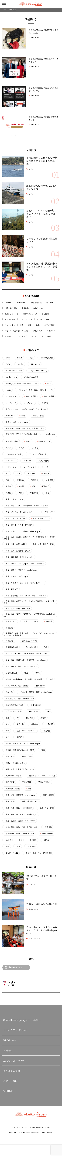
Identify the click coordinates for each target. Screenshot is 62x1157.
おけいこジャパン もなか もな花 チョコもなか (25, 409)
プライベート (10, 461)
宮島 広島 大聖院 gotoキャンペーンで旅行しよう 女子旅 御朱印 (30, 538)
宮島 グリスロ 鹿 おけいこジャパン (20, 512)
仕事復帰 (45, 473)
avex (7, 358)
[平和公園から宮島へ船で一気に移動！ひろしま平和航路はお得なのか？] (13, 166)
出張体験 (48, 480)
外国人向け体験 (11, 308)
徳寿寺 (37, 673)
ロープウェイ (28, 467)
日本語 (11, 984)
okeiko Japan (10, 377)
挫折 (50, 679)
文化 (6, 330)
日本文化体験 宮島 (12, 711)
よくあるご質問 (11, 1070)
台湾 (32, 486)
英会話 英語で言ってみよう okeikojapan (22, 743)
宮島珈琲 (48, 621)
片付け (42, 718)
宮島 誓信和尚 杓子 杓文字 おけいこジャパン (25, 596)
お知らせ (8, 336)
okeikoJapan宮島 (30, 377)
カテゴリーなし (47, 336)
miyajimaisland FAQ (37, 370)
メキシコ (26, 461)
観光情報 (45, 314)
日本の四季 (39, 686)
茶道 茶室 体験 (46, 808)
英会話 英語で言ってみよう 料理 (19, 750)
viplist (48, 383)
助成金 (7, 486)
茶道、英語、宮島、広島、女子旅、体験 (20, 827)
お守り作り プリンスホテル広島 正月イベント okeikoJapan (29, 435)
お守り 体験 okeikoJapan (16, 422)
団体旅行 (45, 486)
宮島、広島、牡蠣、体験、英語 (17, 609)
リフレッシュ (10, 467)
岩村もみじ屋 (30, 647)
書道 (6, 718)
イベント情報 (10, 319)
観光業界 (32, 840)
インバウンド (10, 403)
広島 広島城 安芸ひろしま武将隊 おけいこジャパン (26, 653)
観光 (19, 840)
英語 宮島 (9, 756)
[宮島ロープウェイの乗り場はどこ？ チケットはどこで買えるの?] (13, 219)
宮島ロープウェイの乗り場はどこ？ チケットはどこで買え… (41, 213)
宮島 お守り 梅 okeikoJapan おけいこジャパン (26, 506)
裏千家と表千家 (47, 833)
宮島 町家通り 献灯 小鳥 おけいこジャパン (24, 583)
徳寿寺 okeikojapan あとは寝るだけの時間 (23, 679)
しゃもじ (34, 448)
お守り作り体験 (11, 441)
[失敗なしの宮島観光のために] (13, 909)
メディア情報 (49, 325)
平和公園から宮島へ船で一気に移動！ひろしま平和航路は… (41, 160)
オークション (28, 403)
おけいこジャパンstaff (15, 1030)
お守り (22, 416)
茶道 (28, 789)
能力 (6, 737)
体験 (38, 325)
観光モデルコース (30, 314)
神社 (6, 731)
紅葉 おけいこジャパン (25, 731)
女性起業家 (33, 493)
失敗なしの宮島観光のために (41, 903)
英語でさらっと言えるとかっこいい (19, 769)
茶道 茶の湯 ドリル (30, 801)
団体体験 (49, 302)
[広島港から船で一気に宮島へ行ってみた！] (13, 193)
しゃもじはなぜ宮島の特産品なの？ (41, 240)
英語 (42, 750)
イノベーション (11, 396)
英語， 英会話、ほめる (14, 763)
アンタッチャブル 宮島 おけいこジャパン (35, 390)
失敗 (19, 493)
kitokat (20, 364)
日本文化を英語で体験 (13, 705)
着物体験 (34, 724)
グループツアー (43, 441)
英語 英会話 (26, 756)
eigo (31, 358)
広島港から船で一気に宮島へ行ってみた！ (41, 187)
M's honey (34, 364)
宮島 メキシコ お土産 (14, 518)
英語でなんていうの (12, 776)
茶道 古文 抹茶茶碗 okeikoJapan (19, 795)
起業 (17, 846)
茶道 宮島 (9, 801)
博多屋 (20, 486)
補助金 (7, 840)
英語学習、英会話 (12, 789)
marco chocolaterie (13, 370)
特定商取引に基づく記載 (41, 1127)
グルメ (7, 448)
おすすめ (8, 416)
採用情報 (8, 1091)
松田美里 (28, 718)
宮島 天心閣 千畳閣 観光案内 (18, 525)
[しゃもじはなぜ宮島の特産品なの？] (13, 246)
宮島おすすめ (10, 621)
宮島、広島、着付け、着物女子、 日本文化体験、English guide (29, 615)
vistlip (7, 390)
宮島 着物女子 (11, 589)
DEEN (19, 358)
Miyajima (8, 302)
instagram (16, 967)
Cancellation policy (22, 1020)
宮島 (29, 325)
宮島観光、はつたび (29, 641)
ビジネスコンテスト (12, 454)
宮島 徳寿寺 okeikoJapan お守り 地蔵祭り (24, 563)
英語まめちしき (44, 782)
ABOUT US (13, 1060)
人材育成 (30, 473)
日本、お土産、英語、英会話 (16, 686)
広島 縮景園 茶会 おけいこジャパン (20, 666)
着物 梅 (19, 724)
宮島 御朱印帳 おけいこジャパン (19, 557)
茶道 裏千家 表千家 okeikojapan (19, 821)
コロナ (20, 448)
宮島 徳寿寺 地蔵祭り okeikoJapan (20, 570)
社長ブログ (37, 330)
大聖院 (7, 493)
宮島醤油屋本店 (11, 647)
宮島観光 (8, 628)
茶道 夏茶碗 (47, 795)
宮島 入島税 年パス (40, 518)
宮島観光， (9, 641)
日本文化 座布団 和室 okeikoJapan (35, 692)
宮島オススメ (38, 308)
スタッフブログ (26, 319)
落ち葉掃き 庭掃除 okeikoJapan (19, 833)
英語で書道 (9, 782)
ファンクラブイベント (36, 454)
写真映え (34, 480)
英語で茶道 (25, 782)
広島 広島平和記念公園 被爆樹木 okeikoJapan (25, 660)
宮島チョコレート (12, 314)
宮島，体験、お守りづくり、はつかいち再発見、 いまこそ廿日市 (29, 602)
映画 (48, 711)
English (11, 982)
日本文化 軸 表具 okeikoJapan (19, 699)
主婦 (17, 473)
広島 (21, 325)
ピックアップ (21, 336)
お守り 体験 (37, 416)
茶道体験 (47, 827)
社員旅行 (48, 724)
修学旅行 (19, 480)
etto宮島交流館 (46, 358)
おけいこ (44, 403)
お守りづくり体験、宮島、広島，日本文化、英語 (24, 428)
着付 (6, 724)
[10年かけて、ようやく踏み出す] (13, 883)
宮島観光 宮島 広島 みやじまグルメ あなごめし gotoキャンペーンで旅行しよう (29, 634)
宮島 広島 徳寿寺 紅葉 (42, 544)
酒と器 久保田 (11, 853)
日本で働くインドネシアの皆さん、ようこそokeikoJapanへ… (42, 930)
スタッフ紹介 (10, 325)
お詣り (27, 441)
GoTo (7, 364)
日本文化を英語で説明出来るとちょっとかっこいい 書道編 (41, 266)
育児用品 (46, 731)
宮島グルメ (51, 330)
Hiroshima (21, 302)
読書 (6, 846)
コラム (31, 169)
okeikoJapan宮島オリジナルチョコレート (21, 383)
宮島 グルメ (49, 512)
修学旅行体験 (36, 302)
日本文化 (8, 692)
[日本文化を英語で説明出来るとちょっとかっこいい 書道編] (13, 272)
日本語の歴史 (33, 711)
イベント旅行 (48, 396)
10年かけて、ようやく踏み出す (41, 877)
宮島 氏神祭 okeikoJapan (16, 576)
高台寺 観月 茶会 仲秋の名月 (38, 853)
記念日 (45, 840)
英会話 (18, 737)
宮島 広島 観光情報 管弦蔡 (17, 551)
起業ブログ (31, 846)
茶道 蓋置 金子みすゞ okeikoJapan (20, 814)
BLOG (10, 1040)
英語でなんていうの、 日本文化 (41, 776)
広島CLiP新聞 (10, 673)
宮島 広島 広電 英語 (14, 544)
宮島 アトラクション (13, 499)
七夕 (6, 473)
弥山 (25, 673)
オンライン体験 (43, 319)
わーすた (44, 467)
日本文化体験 (35, 705)
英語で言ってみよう (21, 330)
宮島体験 (25, 308)
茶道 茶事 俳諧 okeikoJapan (18, 808)
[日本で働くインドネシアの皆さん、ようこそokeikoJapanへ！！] (13, 936)
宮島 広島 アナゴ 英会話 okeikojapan (22, 531)
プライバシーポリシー (20, 1127)
